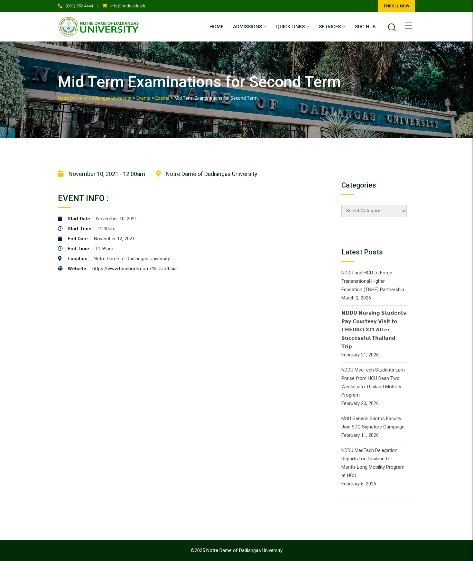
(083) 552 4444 (79, 6)
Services (330, 27)
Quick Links (290, 27)
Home (216, 27)
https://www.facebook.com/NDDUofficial (135, 268)
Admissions (247, 27)
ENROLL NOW (396, 6)
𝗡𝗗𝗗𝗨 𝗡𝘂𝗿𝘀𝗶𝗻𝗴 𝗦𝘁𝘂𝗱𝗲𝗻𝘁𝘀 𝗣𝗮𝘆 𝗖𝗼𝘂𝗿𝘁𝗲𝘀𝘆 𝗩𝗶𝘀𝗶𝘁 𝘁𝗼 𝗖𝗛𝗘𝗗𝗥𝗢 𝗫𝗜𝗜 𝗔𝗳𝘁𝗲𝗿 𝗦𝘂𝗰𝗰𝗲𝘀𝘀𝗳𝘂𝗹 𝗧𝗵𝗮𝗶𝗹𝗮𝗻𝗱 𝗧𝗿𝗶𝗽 (373, 329)
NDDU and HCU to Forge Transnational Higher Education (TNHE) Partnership (372, 281)
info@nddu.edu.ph (127, 6)
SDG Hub (365, 27)
